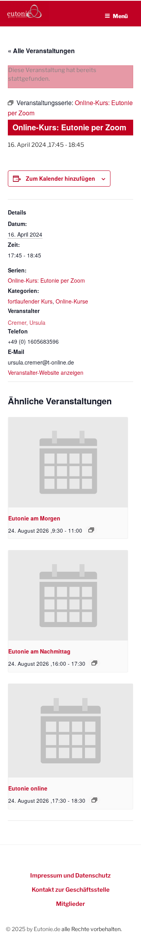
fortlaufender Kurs (30, 301)
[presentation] (68, 462)
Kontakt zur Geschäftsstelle (71, 889)
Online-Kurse (72, 301)
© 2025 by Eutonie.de (33, 929)
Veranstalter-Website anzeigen (45, 372)
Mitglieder (70, 903)
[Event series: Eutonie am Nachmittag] (94, 663)
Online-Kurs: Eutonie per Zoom (46, 280)
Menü (120, 16)
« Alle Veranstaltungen (41, 50)
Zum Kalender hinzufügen (60, 178)
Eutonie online (27, 788)
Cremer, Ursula (26, 322)
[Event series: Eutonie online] (94, 800)
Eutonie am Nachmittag (39, 651)
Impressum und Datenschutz (70, 875)
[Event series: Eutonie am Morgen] (91, 530)
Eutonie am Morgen (34, 518)
